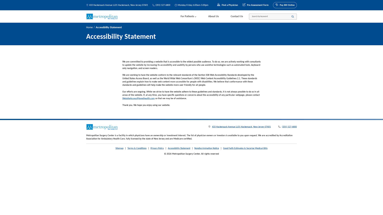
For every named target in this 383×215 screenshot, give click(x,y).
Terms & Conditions (136, 148)
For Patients (187, 16)
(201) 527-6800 (162, 5)
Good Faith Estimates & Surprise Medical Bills (245, 148)
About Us (213, 16)
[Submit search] (293, 16)
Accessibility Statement (179, 148)
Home (89, 27)
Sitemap (119, 148)
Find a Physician (230, 5)
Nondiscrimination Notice (206, 148)
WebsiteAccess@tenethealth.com (138, 98)
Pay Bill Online (287, 5)
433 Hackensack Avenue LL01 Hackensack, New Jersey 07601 (118, 5)
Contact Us (237, 16)
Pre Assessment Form (258, 5)
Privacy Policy (157, 148)
